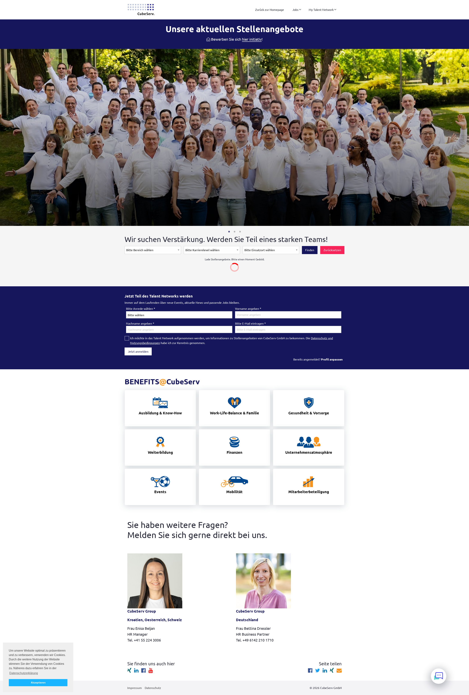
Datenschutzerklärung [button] (23, 673)
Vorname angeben (248, 308)
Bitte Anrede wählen (140, 308)
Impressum (134, 688)
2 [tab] (234, 231)
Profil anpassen (332, 359)
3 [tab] (240, 231)
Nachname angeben (140, 323)
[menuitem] (269, 10)
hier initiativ (252, 39)
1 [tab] (229, 231)
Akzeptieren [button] (38, 682)
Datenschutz (153, 688)
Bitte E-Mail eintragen (250, 323)
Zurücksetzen (332, 250)
